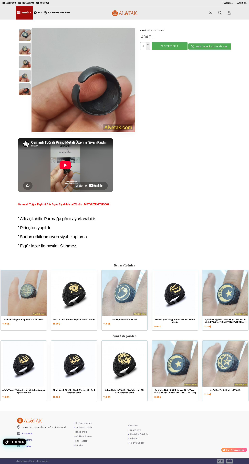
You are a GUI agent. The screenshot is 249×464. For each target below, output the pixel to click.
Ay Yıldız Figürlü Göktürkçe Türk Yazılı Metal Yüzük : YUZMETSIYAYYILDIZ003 (175, 391)
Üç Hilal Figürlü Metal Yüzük (131, 320)
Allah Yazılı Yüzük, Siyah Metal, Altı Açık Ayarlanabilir (23, 391)
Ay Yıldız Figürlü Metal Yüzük (30, 320)
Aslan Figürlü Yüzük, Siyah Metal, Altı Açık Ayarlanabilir (124, 391)
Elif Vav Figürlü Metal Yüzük (81, 320)
